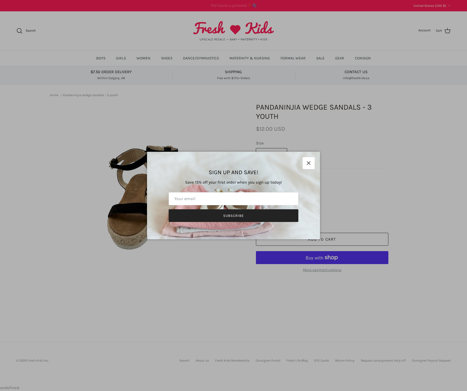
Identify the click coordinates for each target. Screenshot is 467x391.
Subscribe (233, 216)
